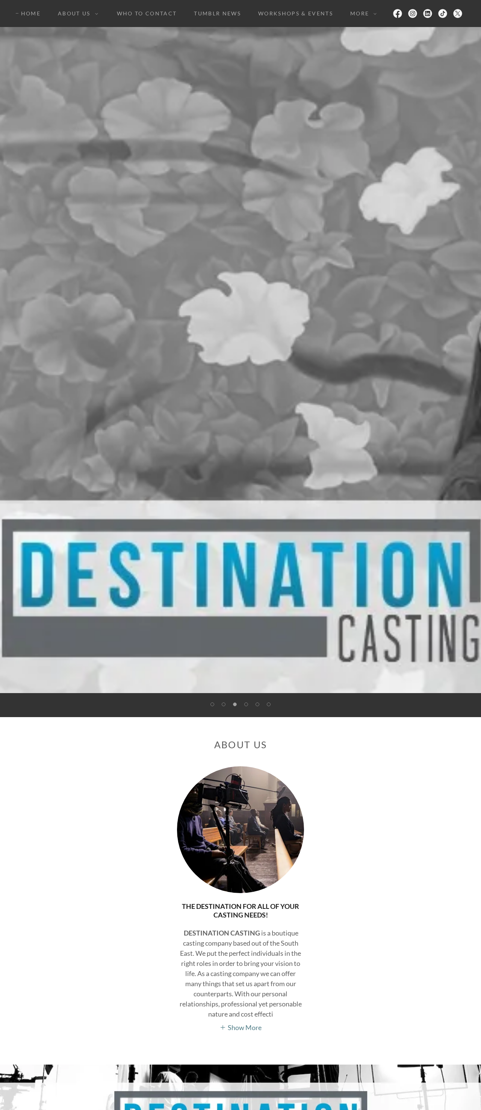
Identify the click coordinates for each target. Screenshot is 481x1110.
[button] (76, 13)
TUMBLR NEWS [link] (217, 13)
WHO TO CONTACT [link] (147, 13)
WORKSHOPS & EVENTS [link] (295, 13)
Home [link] (31, 13)
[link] (397, 13)
